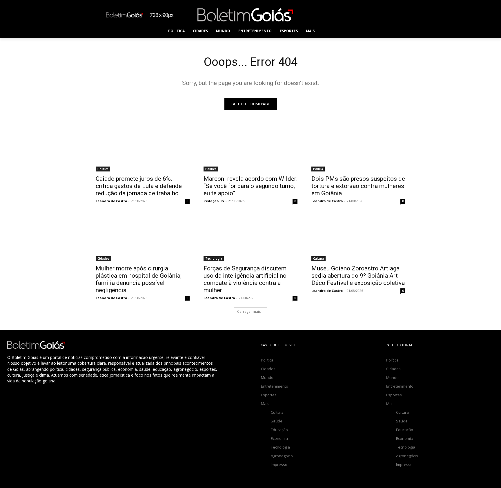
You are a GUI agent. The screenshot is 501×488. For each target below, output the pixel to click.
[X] (369, 15)
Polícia (318, 169)
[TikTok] (356, 15)
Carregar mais (249, 311)
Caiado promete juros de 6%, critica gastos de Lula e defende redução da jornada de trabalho (139, 186)
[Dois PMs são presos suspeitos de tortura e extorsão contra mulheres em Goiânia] (358, 147)
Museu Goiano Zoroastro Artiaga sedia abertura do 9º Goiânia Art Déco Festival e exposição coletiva (358, 275)
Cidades (103, 258)
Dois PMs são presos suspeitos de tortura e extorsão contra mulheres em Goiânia (358, 186)
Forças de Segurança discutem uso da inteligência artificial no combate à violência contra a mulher (245, 279)
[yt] (395, 15)
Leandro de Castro (111, 201)
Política (102, 169)
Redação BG (214, 201)
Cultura (318, 258)
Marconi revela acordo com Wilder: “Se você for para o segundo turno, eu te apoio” (250, 186)
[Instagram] (343, 15)
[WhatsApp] (382, 15)
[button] (330, 31)
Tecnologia (213, 258)
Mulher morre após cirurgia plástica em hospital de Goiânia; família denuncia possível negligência (138, 279)
